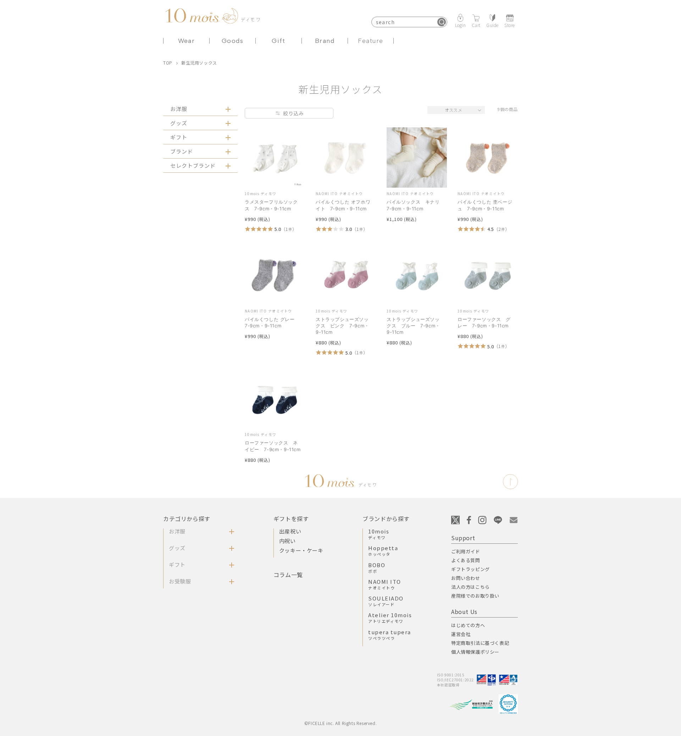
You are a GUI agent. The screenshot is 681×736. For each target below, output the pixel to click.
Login (460, 24)
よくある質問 (465, 560)
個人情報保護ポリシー (475, 651)
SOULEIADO (386, 600)
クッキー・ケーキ (301, 550)
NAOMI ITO (384, 584)
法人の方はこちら (470, 586)
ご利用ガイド (465, 551)
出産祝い (290, 531)
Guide (492, 24)
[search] (441, 22)
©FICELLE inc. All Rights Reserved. (340, 723)
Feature (370, 41)
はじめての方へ (468, 625)
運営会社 (460, 634)
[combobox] (409, 22)
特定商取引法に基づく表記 (480, 643)
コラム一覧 (288, 574)
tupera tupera (389, 634)
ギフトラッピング (470, 569)
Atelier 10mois (390, 617)
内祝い (287, 540)
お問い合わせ (465, 578)
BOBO (376, 567)
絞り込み (293, 113)
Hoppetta (383, 550)
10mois (378, 533)
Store (509, 24)
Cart (476, 24)
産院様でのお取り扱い (475, 595)
